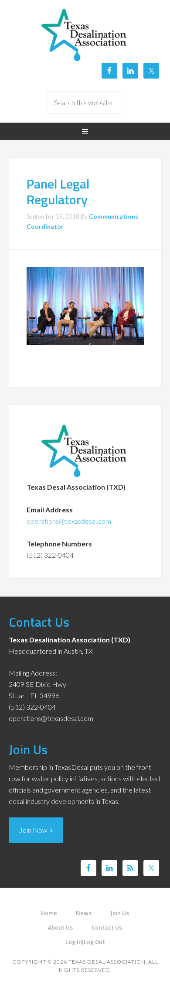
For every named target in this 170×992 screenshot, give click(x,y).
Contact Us (39, 622)
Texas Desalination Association (85, 35)
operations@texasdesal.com (69, 521)
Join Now (34, 830)
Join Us (28, 749)
